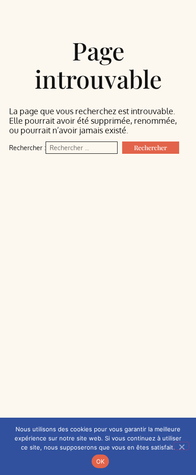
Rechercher (150, 147)
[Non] (181, 446)
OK (100, 461)
